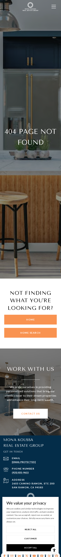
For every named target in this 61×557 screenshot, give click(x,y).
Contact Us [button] (30, 413)
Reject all (30, 529)
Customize (30, 538)
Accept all (30, 547)
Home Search (30, 332)
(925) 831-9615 (20, 472)
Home (30, 319)
